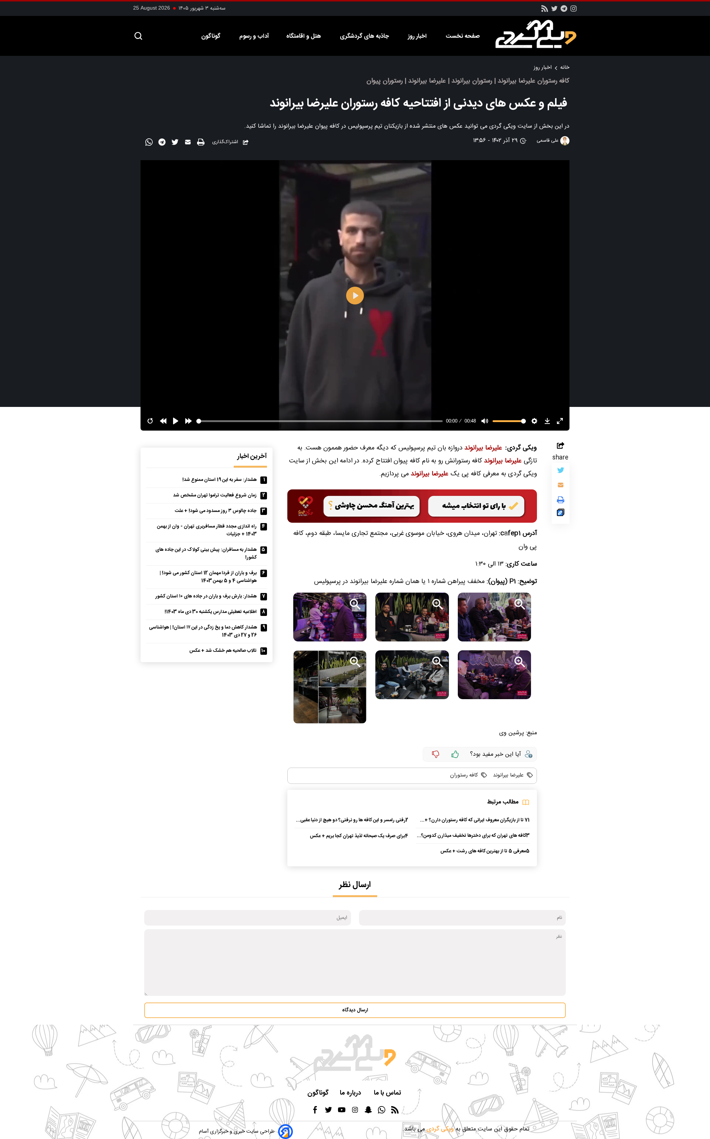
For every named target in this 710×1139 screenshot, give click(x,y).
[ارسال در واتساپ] (150, 143)
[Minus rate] (435, 754)
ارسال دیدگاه (355, 1010)
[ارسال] (188, 143)
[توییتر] (560, 472)
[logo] (540, 34)
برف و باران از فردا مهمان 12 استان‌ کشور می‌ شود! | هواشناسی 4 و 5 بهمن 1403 (208, 577)
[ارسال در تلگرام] (163, 143)
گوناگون (211, 36)
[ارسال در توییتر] (175, 143)
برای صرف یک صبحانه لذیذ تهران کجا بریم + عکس (357, 836)
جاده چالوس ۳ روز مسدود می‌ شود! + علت (216, 511)
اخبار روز (418, 36)
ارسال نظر (355, 885)
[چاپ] (201, 142)
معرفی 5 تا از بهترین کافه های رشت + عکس (483, 851)
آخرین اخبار (252, 456)
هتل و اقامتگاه (304, 36)
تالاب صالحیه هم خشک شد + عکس (223, 651)
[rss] (544, 11)
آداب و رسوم (254, 36)
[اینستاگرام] (573, 11)
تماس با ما (388, 1093)
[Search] (138, 36)
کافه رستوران (464, 775)
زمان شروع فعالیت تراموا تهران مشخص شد (215, 495)
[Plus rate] (455, 754)
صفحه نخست (463, 36)
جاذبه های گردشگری (365, 36)
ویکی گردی (439, 1129)
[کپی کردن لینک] (561, 514)
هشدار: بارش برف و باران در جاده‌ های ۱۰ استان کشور (206, 596)
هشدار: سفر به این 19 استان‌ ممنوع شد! (219, 480)
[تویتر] (554, 11)
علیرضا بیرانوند (507, 775)
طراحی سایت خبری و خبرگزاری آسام (236, 1131)
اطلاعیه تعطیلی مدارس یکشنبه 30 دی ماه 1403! (211, 612)
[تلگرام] (564, 11)
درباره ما (351, 1093)
